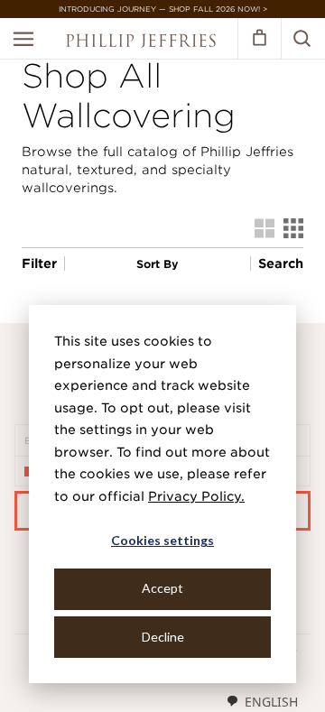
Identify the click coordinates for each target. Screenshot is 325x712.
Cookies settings (162, 540)
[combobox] (262, 701)
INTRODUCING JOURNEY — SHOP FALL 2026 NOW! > (163, 9)
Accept (162, 588)
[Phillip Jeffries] (140, 43)
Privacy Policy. (196, 496)
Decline (163, 636)
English (271, 701)
